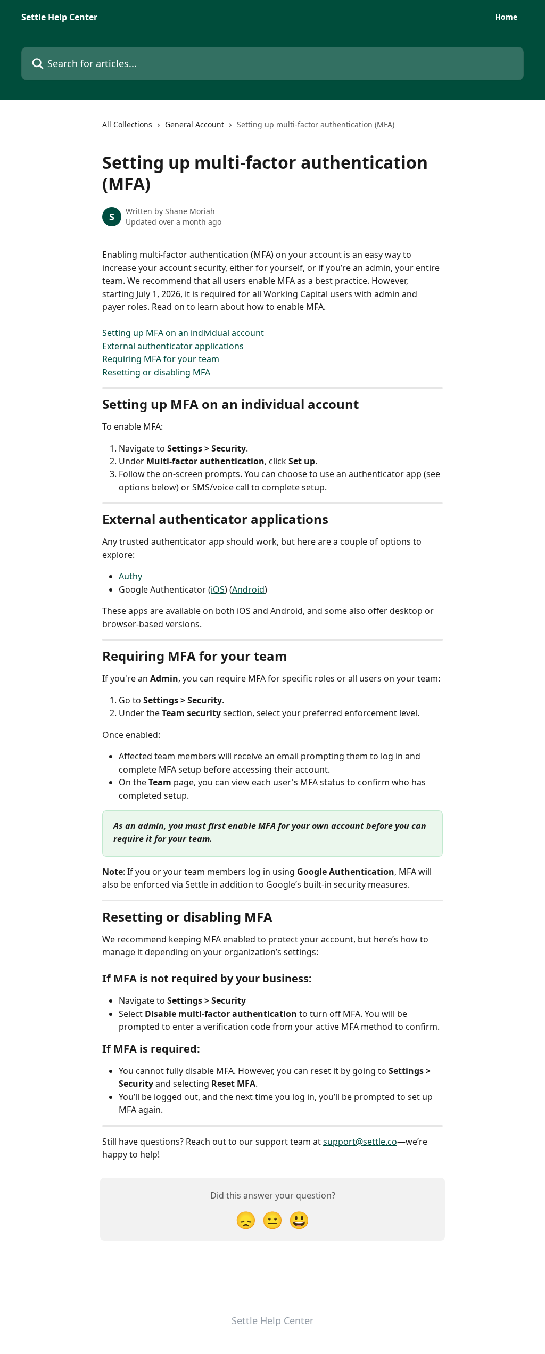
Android (248, 589)
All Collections (127, 124)
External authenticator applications (173, 346)
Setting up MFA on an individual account (183, 333)
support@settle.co (360, 1141)
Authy (130, 576)
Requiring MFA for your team (160, 359)
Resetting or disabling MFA (156, 372)
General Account (194, 124)
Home (506, 17)
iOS (218, 589)
